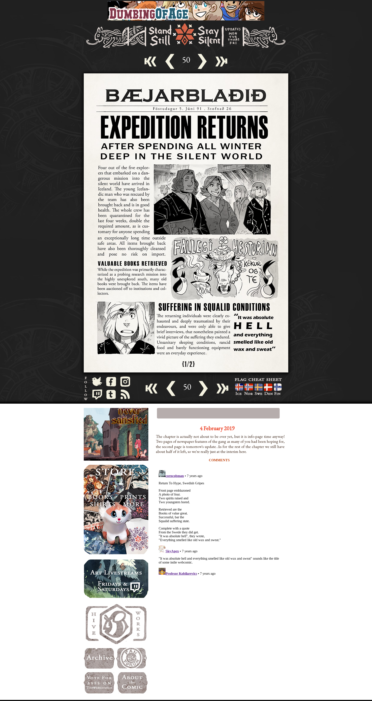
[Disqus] (220, 522)
